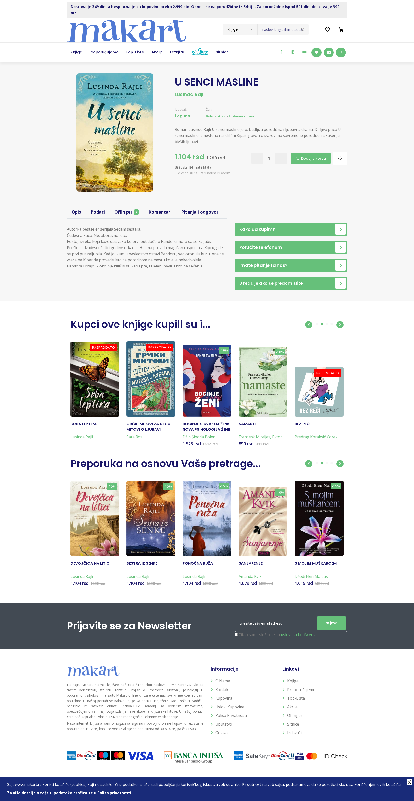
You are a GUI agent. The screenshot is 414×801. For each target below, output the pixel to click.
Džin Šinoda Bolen (199, 437)
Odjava (221, 732)
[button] (308, 324)
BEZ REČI (302, 424)
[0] (341, 29)
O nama (222, 681)
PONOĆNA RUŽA (198, 563)
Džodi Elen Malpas (311, 576)
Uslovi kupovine (229, 706)
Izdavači (294, 732)
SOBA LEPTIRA (83, 424)
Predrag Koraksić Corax (316, 437)
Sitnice (293, 724)
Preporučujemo (301, 689)
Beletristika (216, 116)
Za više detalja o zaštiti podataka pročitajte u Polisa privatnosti (69, 792)
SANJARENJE (251, 563)
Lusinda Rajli (190, 94)
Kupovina (223, 698)
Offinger (126, 212)
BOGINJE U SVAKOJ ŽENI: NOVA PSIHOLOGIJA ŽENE (206, 426)
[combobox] (240, 29)
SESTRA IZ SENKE (141, 563)
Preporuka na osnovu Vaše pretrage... (165, 464)
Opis (76, 212)
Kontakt (222, 689)
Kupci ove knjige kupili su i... (140, 324)
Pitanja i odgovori (200, 212)
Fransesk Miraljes (254, 437)
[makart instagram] (293, 52)
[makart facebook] (281, 52)
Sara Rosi (134, 437)
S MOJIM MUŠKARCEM (316, 563)
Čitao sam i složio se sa (277, 634)
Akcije (292, 706)
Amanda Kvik (250, 576)
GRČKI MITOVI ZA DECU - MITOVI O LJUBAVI (149, 426)
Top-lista (296, 698)
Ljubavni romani (242, 116)
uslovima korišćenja (298, 634)
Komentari (160, 212)
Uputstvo (223, 724)
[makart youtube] (304, 52)
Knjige (293, 681)
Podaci (98, 212)
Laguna (182, 116)
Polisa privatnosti (231, 715)
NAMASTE (248, 424)
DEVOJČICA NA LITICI (90, 563)
